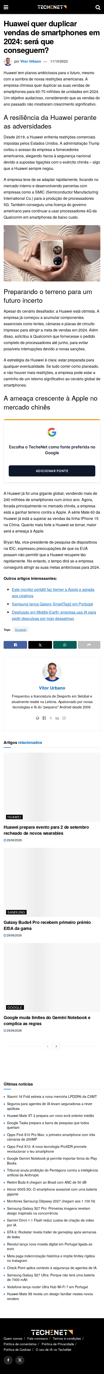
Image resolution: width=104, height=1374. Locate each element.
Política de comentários (20, 1344)
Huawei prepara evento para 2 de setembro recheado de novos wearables (46, 830)
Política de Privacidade (58, 1344)
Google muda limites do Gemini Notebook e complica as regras (47, 1020)
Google (14, 1007)
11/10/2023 (59, 61)
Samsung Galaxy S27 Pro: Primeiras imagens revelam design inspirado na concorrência (48, 1211)
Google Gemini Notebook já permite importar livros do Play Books (52, 1160)
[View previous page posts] (47, 1046)
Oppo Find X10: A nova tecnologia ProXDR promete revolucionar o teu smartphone (47, 1149)
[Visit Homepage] (52, 7)
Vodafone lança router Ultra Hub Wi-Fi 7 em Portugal (47, 1286)
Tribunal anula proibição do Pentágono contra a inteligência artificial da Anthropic (52, 1172)
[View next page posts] (56, 1046)
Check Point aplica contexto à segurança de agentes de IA (52, 1267)
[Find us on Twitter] (19, 1360)
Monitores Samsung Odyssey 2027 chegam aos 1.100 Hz (51, 1201)
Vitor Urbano (30, 61)
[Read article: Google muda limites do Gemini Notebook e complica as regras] (52, 977)
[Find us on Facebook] (8, 1360)
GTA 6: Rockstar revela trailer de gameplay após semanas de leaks (51, 1234)
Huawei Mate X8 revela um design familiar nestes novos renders (50, 1296)
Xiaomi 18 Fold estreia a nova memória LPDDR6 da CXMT (52, 1096)
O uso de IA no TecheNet (53, 1349)
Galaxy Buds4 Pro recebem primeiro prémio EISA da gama (47, 925)
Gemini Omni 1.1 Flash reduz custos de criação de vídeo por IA (50, 1222)
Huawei (21, 629)
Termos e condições (67, 1338)
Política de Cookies (17, 1349)
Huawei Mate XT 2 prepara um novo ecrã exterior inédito (50, 1115)
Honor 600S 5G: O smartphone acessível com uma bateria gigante (52, 1191)
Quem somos (13, 1338)
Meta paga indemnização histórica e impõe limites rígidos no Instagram (51, 1258)
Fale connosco (37, 1338)
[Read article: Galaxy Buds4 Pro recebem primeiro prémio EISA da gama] (52, 882)
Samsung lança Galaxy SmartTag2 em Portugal (52, 604)
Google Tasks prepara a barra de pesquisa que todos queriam (48, 1125)
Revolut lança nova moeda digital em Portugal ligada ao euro (49, 1246)
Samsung (16, 912)
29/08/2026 (14, 840)
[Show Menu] (6, 7)
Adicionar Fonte (52, 471)
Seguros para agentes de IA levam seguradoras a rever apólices (49, 1106)
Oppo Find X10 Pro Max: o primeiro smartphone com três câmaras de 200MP (51, 1137)
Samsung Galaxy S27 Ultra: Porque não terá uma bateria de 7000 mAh (51, 1277)
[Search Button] (98, 7)
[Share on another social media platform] (89, 645)
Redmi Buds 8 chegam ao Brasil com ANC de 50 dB (46, 1182)
